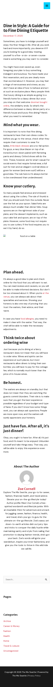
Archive (7, 621)
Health (6, 636)
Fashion (7, 631)
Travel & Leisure (11, 645)
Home (6, 641)
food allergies (27, 318)
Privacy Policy (34, 675)
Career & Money (11, 626)
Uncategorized (10, 650)
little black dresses (19, 145)
